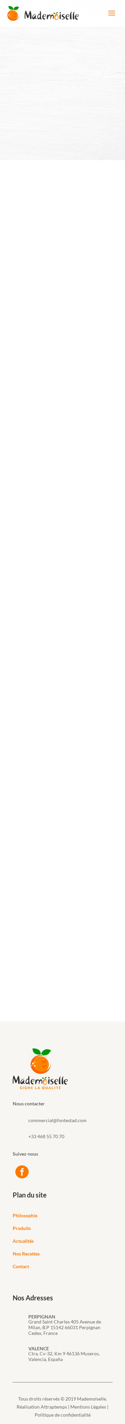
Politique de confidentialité (63, 1415)
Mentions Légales (88, 1407)
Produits (22, 1228)
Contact (21, 1266)
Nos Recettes (26, 1253)
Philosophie (25, 1215)
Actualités (23, 1241)
